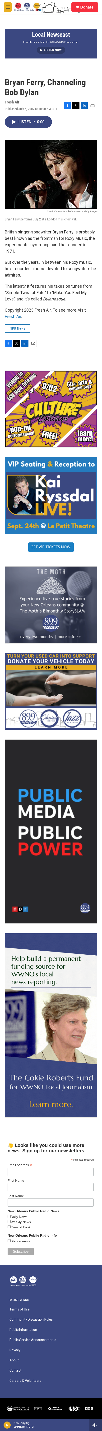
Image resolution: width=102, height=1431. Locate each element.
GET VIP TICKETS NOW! (51, 547)
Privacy (14, 1350)
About (14, 1360)
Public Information (23, 1330)
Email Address (20, 1165)
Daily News (19, 1217)
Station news (20, 1241)
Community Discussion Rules (31, 1319)
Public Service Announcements (32, 1340)
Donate (86, 7)
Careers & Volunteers (25, 1380)
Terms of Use (19, 1309)
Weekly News (21, 1222)
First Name (16, 1180)
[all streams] (95, 1425)
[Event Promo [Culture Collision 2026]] (51, 409)
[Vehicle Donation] (51, 691)
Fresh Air (13, 316)
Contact (15, 1370)
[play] (7, 1425)
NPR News (17, 328)
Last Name (16, 1196)
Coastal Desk (21, 1227)
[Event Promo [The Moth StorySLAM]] (51, 605)
